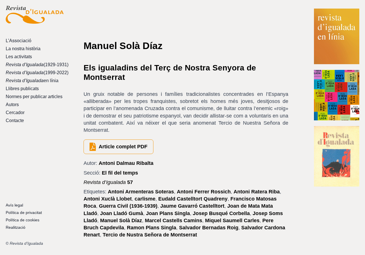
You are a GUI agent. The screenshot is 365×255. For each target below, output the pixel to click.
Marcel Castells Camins (173, 220)
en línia (32, 80)
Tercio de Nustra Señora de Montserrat (150, 235)
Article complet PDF (123, 146)
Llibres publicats (22, 88)
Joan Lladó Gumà (121, 213)
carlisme (145, 199)
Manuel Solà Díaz (121, 220)
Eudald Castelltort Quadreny (193, 199)
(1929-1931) (35, 64)
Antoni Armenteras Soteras (141, 192)
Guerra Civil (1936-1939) (128, 206)
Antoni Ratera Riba (257, 192)
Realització (15, 227)
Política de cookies (22, 220)
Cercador (15, 112)
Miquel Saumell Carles (232, 220)
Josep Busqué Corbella (221, 213)
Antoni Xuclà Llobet (108, 199)
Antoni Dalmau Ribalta (126, 163)
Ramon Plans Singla (151, 227)
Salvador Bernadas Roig (208, 227)
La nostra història (23, 48)
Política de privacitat (24, 212)
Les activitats (19, 56)
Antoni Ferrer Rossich (204, 192)
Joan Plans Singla (168, 213)
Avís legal (14, 205)
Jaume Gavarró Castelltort (192, 206)
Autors (12, 104)
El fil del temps (120, 173)
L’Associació (18, 40)
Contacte (15, 120)
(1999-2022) (35, 72)
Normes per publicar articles (34, 96)
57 (108, 182)
